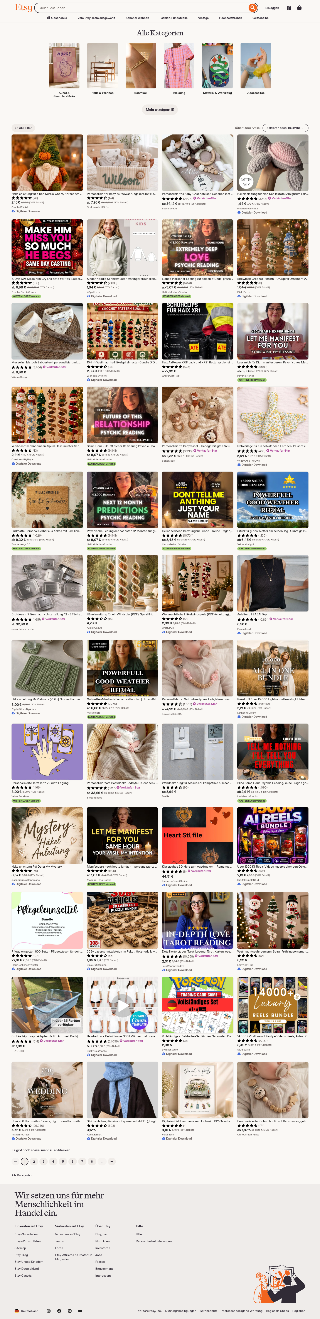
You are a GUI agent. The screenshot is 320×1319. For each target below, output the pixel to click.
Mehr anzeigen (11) (160, 110)
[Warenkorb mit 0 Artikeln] (299, 8)
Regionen (298, 1310)
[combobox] (141, 8)
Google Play (62, 1290)
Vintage (203, 18)
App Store (29, 1290)
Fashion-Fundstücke (174, 18)
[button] (26, 1311)
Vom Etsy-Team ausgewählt (96, 18)
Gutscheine (261, 18)
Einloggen (272, 8)
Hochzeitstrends (230, 18)
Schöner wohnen (137, 18)
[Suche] (253, 8)
